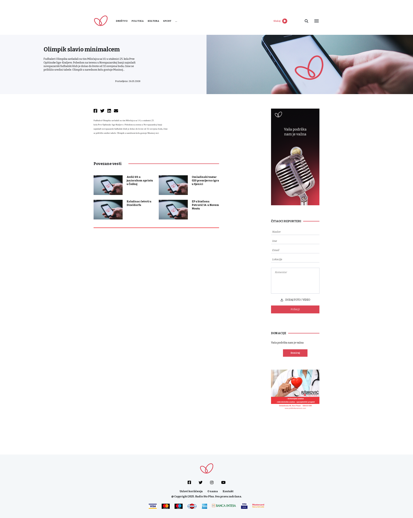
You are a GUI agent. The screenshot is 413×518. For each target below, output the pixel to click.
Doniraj (295, 353)
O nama (212, 491)
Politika (137, 21)
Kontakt (228, 491)
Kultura (153, 21)
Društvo (122, 21)
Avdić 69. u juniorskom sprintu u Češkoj (140, 180)
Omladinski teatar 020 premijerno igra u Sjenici (205, 180)
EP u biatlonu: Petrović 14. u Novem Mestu (205, 205)
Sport (167, 21)
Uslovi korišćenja (191, 491)
